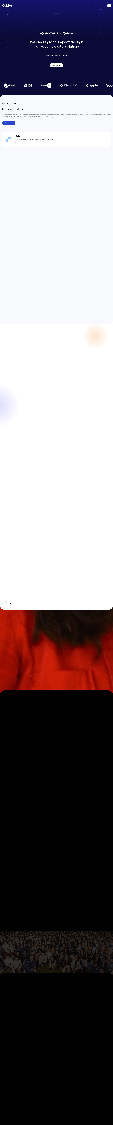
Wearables (37, 1029)
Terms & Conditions (9, 1099)
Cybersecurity (7, 1024)
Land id (35, 1019)
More (4, 1111)
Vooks (35, 1022)
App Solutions (7, 1034)
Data (4, 1031)
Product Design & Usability (12, 1037)
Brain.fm (36, 1032)
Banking (60, 1000)
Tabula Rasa (37, 1038)
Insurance (61, 1010)
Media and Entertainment (66, 1013)
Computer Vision (39, 1026)
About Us (94, 997)
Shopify (36, 1013)
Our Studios (6, 1015)
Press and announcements (101, 1000)
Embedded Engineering (11, 1043)
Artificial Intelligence (10, 1018)
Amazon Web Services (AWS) (68, 1027)
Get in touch (56, 959)
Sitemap (5, 1103)
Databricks (61, 1031)
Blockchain (6, 1047)
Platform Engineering (10, 1027)
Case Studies (38, 997)
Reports (94, 1027)
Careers (94, 1021)
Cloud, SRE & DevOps (10, 1021)
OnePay (36, 1016)
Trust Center (95, 1007)
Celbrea (36, 1007)
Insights (94, 1018)
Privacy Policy (7, 1096)
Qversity (94, 1031)
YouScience (37, 1010)
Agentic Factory (8, 1000)
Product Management (10, 1050)
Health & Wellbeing (64, 1007)
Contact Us (57, 65)
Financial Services (64, 1003)
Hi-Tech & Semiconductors (67, 1016)
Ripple (35, 1035)
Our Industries (62, 997)
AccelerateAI (7, 997)
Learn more (6, 1073)
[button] (4, 603)
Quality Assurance (9, 1040)
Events (93, 1024)
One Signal (37, 1041)
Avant (35, 1000)
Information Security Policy (101, 1003)
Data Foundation (8, 1003)
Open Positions (15, 670)
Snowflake (61, 1034)
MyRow (35, 1003)
